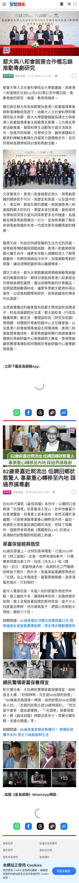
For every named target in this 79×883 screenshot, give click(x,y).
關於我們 (8, 850)
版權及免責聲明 (48, 843)
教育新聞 (8, 76)
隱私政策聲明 (10, 857)
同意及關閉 (63, 871)
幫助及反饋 (46, 850)
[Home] (17, 4)
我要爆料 (44, 857)
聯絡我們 (8, 843)
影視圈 (7, 492)
